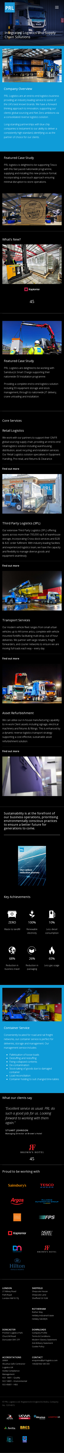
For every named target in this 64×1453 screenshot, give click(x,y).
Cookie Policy (38, 1346)
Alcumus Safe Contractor (13, 1363)
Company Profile (39, 1332)
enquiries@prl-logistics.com (44, 1360)
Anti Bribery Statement (42, 1343)
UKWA (5, 1360)
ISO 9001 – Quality (11, 1377)
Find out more (10, 468)
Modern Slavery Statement (44, 1339)
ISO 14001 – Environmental (14, 1381)
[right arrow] (33, 1159)
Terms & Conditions (41, 1336)
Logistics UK (7, 1367)
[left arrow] (31, 1159)
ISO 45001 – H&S (10, 1384)
